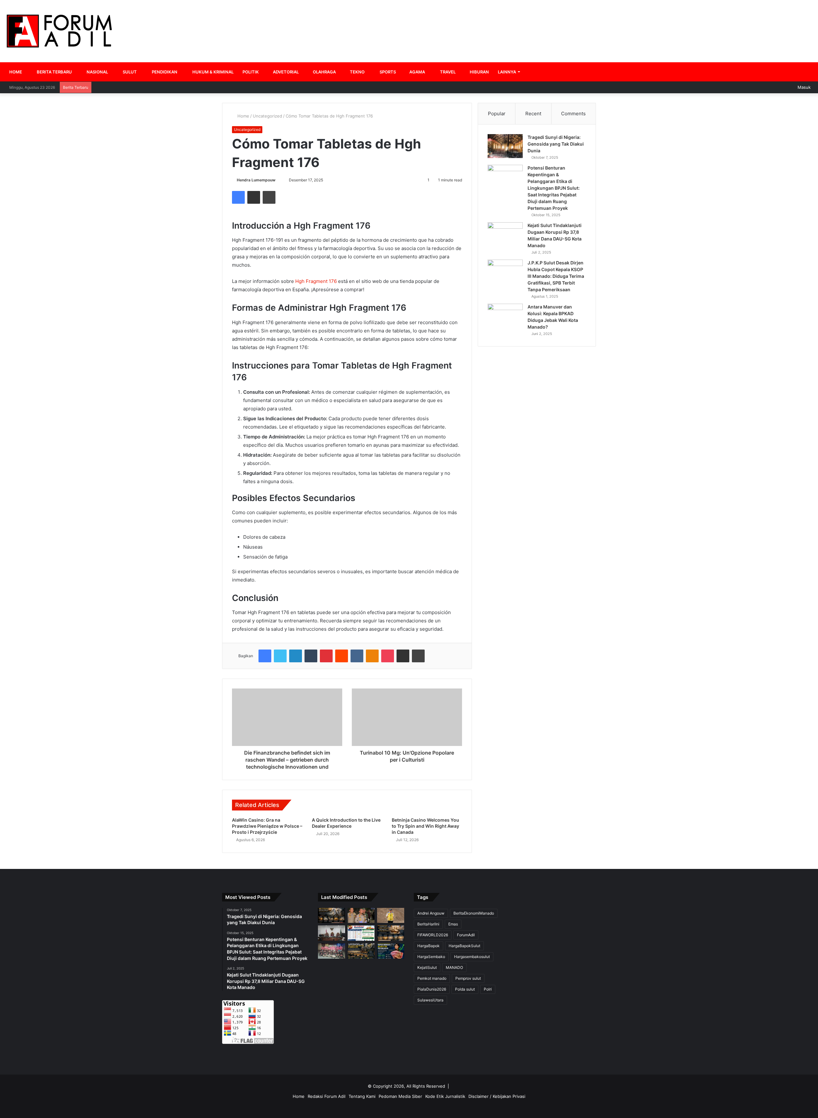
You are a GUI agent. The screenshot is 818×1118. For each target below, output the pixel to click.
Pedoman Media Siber (400, 1096)
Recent (533, 113)
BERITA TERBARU (54, 71)
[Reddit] (341, 656)
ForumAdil (466, 934)
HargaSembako (431, 956)
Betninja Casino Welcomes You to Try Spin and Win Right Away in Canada (425, 826)
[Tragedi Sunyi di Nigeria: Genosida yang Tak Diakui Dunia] (505, 146)
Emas (453, 924)
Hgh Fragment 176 (316, 281)
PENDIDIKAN (164, 71)
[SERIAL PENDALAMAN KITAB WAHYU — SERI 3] (331, 915)
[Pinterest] (326, 656)
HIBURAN (479, 71)
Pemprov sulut (468, 978)
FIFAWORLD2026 (432, 934)
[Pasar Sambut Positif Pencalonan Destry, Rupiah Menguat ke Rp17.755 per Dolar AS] (390, 951)
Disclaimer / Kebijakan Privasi (496, 1096)
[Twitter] (280, 656)
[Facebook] (238, 197)
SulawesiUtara (430, 1000)
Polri (488, 989)
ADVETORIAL (285, 71)
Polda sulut (465, 989)
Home (242, 115)
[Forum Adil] (59, 31)
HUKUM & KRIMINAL (212, 71)
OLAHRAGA (324, 71)
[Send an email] (278, 180)
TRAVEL (447, 71)
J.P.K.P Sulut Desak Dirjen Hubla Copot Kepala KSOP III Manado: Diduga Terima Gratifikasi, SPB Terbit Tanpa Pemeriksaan (556, 276)
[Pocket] (387, 656)
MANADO (454, 967)
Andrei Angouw (430, 913)
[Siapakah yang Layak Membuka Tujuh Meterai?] (390, 933)
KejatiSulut (427, 967)
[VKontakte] (357, 656)
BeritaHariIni (428, 924)
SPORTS (387, 71)
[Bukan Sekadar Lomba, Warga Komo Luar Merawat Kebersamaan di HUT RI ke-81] (331, 951)
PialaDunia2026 (431, 989)
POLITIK (251, 71)
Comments (573, 113)
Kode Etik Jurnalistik (445, 1096)
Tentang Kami (362, 1096)
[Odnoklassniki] (372, 656)
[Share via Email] (253, 197)
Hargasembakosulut (472, 956)
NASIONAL (97, 71)
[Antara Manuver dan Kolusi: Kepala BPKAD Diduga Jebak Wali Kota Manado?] (505, 316)
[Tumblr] (311, 656)
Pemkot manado (431, 978)
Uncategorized (267, 115)
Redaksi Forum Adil (326, 1096)
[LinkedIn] (295, 656)
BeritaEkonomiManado (473, 913)
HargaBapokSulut (464, 945)
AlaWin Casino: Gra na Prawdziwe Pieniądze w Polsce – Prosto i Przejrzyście (267, 826)
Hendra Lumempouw (256, 180)
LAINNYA (507, 71)
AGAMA (416, 71)
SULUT (129, 71)
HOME (15, 71)
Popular (496, 113)
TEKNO (357, 71)
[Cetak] (269, 197)
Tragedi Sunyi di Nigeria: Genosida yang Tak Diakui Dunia (556, 143)
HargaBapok (428, 945)
